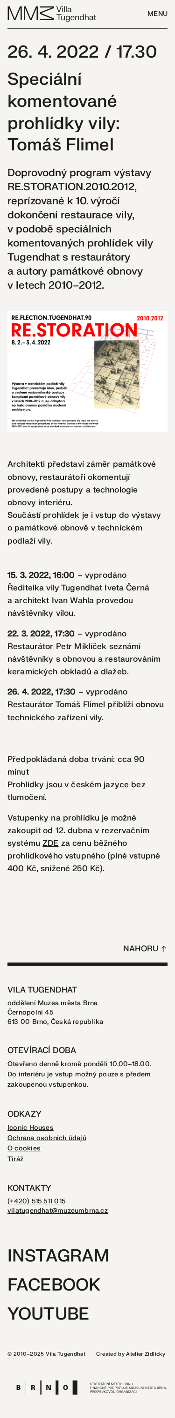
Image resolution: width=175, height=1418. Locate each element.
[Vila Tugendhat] (52, 13)
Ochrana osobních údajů (46, 1138)
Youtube (48, 1314)
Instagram (58, 1256)
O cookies (24, 1148)
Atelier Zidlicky (145, 1354)
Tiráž (15, 1159)
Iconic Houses (30, 1128)
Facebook (53, 1285)
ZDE (50, 843)
